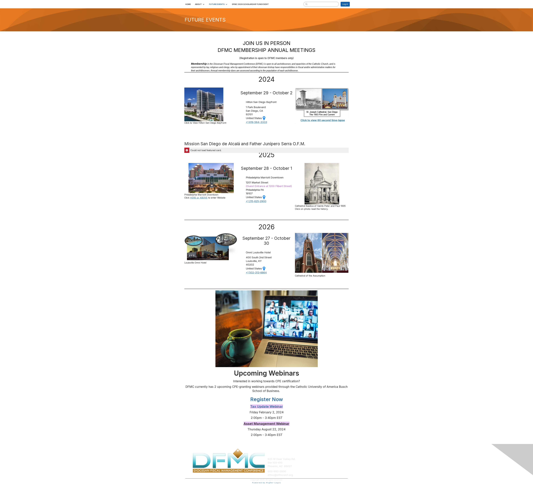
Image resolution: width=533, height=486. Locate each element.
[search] (306, 4)
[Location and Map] (264, 118)
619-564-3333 (256, 122)
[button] (200, 4)
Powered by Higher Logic (266, 483)
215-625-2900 (256, 201)
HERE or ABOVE (199, 197)
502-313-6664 (256, 272)
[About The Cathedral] (322, 183)
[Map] (264, 197)
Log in (345, 4)
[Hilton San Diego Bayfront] (203, 104)
